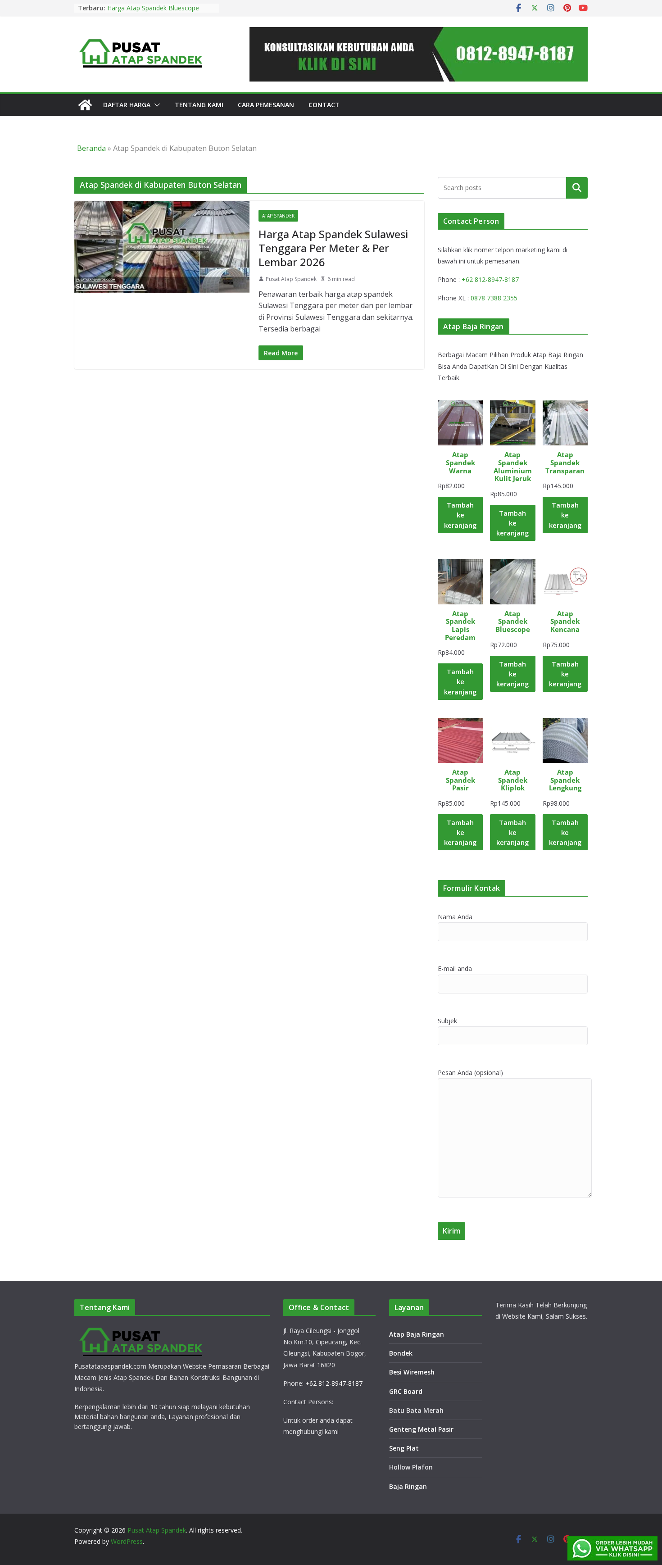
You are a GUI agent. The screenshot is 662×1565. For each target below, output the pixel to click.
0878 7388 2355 (494, 298)
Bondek (401, 1353)
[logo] (141, 1329)
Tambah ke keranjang (460, 514)
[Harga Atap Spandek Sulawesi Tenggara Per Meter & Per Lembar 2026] (161, 247)
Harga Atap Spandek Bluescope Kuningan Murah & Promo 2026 (153, 12)
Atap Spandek (278, 216)
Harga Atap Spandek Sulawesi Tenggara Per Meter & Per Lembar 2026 (333, 248)
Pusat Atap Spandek (291, 279)
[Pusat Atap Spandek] (85, 105)
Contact (324, 104)
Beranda (91, 148)
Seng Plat (404, 1448)
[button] (155, 105)
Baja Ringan (408, 1486)
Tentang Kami (199, 104)
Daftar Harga (126, 104)
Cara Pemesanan (266, 104)
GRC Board (405, 1391)
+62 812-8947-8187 (490, 279)
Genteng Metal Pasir (421, 1429)
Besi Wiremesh (412, 1372)
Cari (577, 187)
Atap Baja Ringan (416, 1334)
